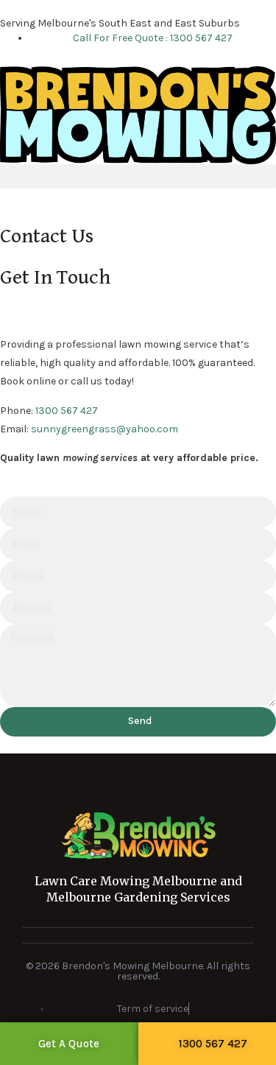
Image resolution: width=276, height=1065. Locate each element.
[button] (138, 176)
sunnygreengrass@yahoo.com (104, 429)
